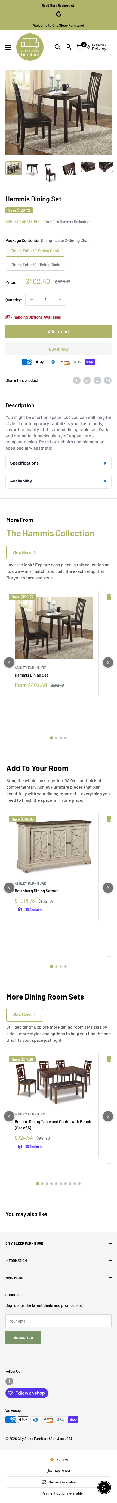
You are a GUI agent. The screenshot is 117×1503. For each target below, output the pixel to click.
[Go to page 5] (56, 1183)
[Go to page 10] (79, 1183)
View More (22, 552)
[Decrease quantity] (31, 299)
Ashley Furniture (22, 221)
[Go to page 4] (65, 738)
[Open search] (58, 47)
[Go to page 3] (61, 738)
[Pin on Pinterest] (87, 380)
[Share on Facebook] (77, 380)
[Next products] (108, 662)
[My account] (68, 47)
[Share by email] (108, 380)
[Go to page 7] (65, 1183)
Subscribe (23, 1337)
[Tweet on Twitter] (97, 380)
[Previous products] (9, 662)
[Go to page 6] (61, 1183)
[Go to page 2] (56, 738)
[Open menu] (8, 47)
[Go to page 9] (74, 1183)
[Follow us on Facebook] (9, 1381)
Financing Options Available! (35, 317)
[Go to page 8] (70, 1183)
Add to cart (58, 331)
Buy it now (59, 348)
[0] (79, 47)
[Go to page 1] (51, 738)
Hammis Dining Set (31, 674)
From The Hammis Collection (67, 221)
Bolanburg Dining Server (36, 890)
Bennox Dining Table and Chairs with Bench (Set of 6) (53, 1124)
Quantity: (13, 299)
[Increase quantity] (60, 299)
